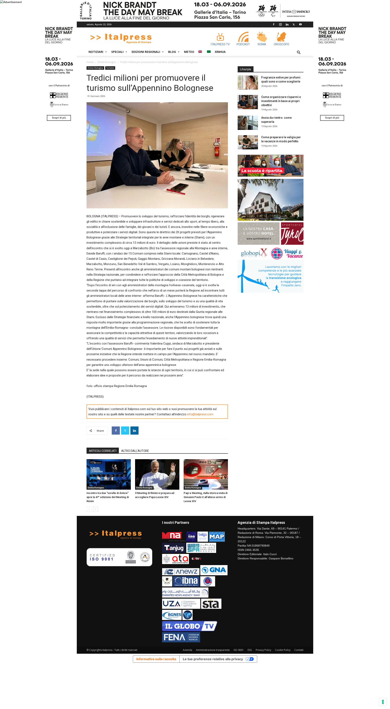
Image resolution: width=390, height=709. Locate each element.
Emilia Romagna (107, 62)
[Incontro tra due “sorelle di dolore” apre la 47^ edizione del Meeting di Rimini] (109, 474)
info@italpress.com (200, 414)
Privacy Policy (263, 650)
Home (90, 62)
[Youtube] (300, 24)
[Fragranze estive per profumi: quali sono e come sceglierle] (248, 82)
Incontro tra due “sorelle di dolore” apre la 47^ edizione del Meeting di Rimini (108, 497)
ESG (250, 650)
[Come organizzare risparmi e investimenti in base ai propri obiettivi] (248, 102)
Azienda (187, 650)
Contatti (298, 650)
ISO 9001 (239, 650)
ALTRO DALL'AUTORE (135, 450)
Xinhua (220, 52)
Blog (172, 52)
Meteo (189, 52)
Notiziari (96, 52)
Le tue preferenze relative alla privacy (213, 659)
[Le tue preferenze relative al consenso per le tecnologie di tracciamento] (383, 702)
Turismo (110, 67)
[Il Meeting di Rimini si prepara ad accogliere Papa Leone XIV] (157, 474)
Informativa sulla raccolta (156, 659)
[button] (298, 53)
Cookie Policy (282, 650)
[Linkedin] (287, 24)
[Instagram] (280, 24)
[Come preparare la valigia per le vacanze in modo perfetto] (248, 142)
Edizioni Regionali (146, 52)
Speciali (117, 52)
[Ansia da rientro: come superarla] (248, 123)
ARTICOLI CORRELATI (102, 450)
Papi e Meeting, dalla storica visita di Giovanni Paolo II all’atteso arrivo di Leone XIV (206, 497)
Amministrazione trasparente (213, 650)
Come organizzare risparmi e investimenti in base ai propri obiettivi (281, 101)
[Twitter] (294, 24)
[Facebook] (274, 24)
